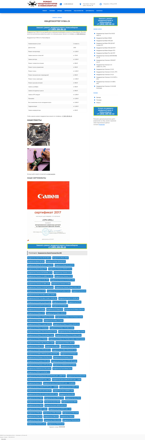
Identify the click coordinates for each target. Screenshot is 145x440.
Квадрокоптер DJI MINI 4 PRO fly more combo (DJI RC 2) (43, 353)
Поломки (52, 10)
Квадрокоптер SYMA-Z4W (35, 420)
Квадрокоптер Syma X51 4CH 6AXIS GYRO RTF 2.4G (42, 394)
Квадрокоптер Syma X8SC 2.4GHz (37, 409)
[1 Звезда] (59, 426)
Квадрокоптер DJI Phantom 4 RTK (63, 357)
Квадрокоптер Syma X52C (67, 394)
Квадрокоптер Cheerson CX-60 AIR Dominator (40, 287)
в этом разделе (51, 174)
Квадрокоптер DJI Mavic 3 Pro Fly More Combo (72, 331)
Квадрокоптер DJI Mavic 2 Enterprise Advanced (41, 316)
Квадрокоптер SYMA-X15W (70, 412)
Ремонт (45, 10)
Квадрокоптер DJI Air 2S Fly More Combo (58, 291)
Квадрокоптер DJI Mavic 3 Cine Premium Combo (69, 316)
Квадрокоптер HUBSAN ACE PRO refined (39, 368)
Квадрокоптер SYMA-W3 (35, 412)
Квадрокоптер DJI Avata (59, 302)
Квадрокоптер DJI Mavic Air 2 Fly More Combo (68, 335)
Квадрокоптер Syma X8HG (69, 401)
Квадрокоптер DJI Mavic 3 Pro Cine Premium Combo (42, 331)
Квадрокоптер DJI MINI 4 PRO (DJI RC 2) (39, 350)
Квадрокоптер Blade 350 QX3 (36, 261)
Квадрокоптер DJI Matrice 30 (55, 309)
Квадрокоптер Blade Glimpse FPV (37, 269)
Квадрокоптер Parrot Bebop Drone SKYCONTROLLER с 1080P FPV (46, 376)
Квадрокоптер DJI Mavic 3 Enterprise (38, 328)
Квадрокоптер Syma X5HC (35, 398)
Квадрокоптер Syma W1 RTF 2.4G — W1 (39, 379)
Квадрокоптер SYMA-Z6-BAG (52, 420)
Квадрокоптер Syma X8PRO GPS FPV (55, 405)
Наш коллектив (78, 10)
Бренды (59, 10)
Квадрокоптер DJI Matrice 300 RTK (74, 309)
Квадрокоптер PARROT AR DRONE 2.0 (39, 372)
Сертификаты (90, 10)
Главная (54, 17)
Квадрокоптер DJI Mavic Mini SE (65, 342)
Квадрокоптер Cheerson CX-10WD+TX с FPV (40, 276)
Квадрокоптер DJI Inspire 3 (60, 305)
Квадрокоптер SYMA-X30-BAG (52, 412)
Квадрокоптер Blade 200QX (60, 257)
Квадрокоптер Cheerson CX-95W (61, 283)
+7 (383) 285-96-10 (68, 3)
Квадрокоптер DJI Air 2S (79, 291)
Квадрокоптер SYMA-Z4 (67, 416)
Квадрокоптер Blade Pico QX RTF (64, 265)
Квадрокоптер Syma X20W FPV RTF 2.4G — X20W (66, 379)
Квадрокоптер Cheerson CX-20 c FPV (38, 280)
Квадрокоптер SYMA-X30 (35, 416)
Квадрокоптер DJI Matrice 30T (36, 313)
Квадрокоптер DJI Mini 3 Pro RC (70, 346)
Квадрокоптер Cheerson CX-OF (36, 291)
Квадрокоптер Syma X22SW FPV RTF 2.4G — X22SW (43, 387)
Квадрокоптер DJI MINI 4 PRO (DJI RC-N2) (64, 350)
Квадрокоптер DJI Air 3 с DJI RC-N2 (69, 298)
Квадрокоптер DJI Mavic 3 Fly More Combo (62, 328)
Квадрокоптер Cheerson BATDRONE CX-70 (40, 272)
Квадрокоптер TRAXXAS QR (56, 423)
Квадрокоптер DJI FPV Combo (36, 309)
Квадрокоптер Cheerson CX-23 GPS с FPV (62, 280)
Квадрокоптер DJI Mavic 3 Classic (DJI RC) (39, 324)
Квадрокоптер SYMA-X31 (51, 416)
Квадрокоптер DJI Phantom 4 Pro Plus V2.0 (40, 357)
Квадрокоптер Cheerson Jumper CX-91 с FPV (67, 287)
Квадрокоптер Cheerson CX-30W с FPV (39, 283)
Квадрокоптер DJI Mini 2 (52, 346)
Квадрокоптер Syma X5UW (52, 401)
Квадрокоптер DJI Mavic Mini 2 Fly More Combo (41, 342)
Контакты (99, 10)
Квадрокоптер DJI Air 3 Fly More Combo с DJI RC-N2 (42, 298)
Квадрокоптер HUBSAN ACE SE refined (65, 364)
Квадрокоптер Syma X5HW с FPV (54, 398)
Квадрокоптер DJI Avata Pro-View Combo (39, 305)
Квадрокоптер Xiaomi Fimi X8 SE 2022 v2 (39, 257)
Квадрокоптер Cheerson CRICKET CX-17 (60, 269)
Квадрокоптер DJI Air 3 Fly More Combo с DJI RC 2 (42, 294)
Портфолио (67, 10)
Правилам (102, 124)
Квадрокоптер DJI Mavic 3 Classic (53, 320)
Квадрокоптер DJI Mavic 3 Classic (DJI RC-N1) (66, 324)
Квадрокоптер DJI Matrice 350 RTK (56, 313)
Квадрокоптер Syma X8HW (35, 405)
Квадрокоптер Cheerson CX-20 (62, 272)
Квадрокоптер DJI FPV (74, 302)
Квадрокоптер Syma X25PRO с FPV (63, 390)
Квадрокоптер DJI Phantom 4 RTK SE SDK (39, 364)
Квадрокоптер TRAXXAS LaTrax (37, 423)
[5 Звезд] (64, 426)
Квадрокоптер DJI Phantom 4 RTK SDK (38, 361)
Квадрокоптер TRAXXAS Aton (71, 420)
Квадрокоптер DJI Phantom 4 (69, 353)
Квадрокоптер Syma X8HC (35, 401)
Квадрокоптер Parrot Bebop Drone (62, 368)
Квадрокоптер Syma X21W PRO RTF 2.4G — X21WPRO (59, 383)
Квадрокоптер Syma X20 (34, 383)
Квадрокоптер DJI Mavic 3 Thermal (37, 339)
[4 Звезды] (63, 426)
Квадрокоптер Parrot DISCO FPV (76, 376)
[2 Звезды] (60, 426)
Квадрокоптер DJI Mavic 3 (35, 320)
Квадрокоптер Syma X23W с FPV (69, 387)
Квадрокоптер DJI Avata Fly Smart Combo (39, 302)
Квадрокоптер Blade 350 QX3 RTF (55, 261)
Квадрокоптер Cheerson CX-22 (63, 276)
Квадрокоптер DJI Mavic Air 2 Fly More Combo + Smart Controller (66, 339)
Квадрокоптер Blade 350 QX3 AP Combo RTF (40, 265)
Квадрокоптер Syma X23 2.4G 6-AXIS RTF (39, 390)
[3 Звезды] (62, 426)
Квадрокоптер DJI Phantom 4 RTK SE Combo (64, 361)
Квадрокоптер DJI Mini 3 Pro (35, 346)
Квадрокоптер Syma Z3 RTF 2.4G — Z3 (60, 409)
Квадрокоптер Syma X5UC (73, 398)
